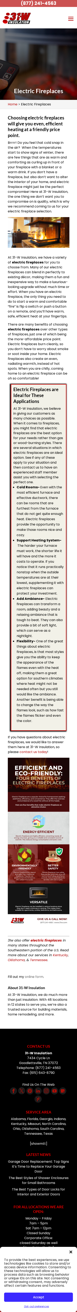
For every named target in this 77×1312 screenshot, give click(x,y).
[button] (71, 1252)
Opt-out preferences (36, 1306)
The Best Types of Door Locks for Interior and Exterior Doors (38, 1192)
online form (34, 976)
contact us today (33, 752)
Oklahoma (16, 960)
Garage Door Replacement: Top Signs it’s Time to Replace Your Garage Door (38, 1166)
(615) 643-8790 (42, 1072)
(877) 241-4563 (38, 3)
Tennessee (38, 960)
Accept (38, 1297)
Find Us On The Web (38, 1084)
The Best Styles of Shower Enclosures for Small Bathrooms (39, 1180)
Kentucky (60, 955)
